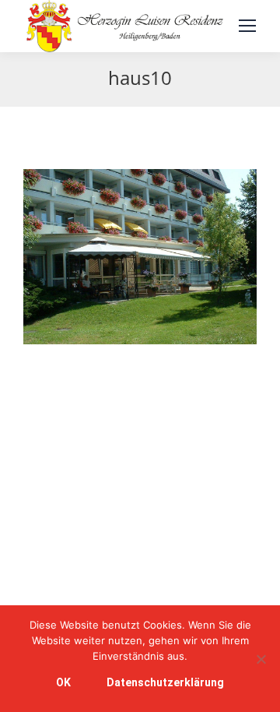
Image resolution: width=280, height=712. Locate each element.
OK (63, 682)
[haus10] (140, 256)
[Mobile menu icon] (247, 25)
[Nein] (260, 659)
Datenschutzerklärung (165, 682)
